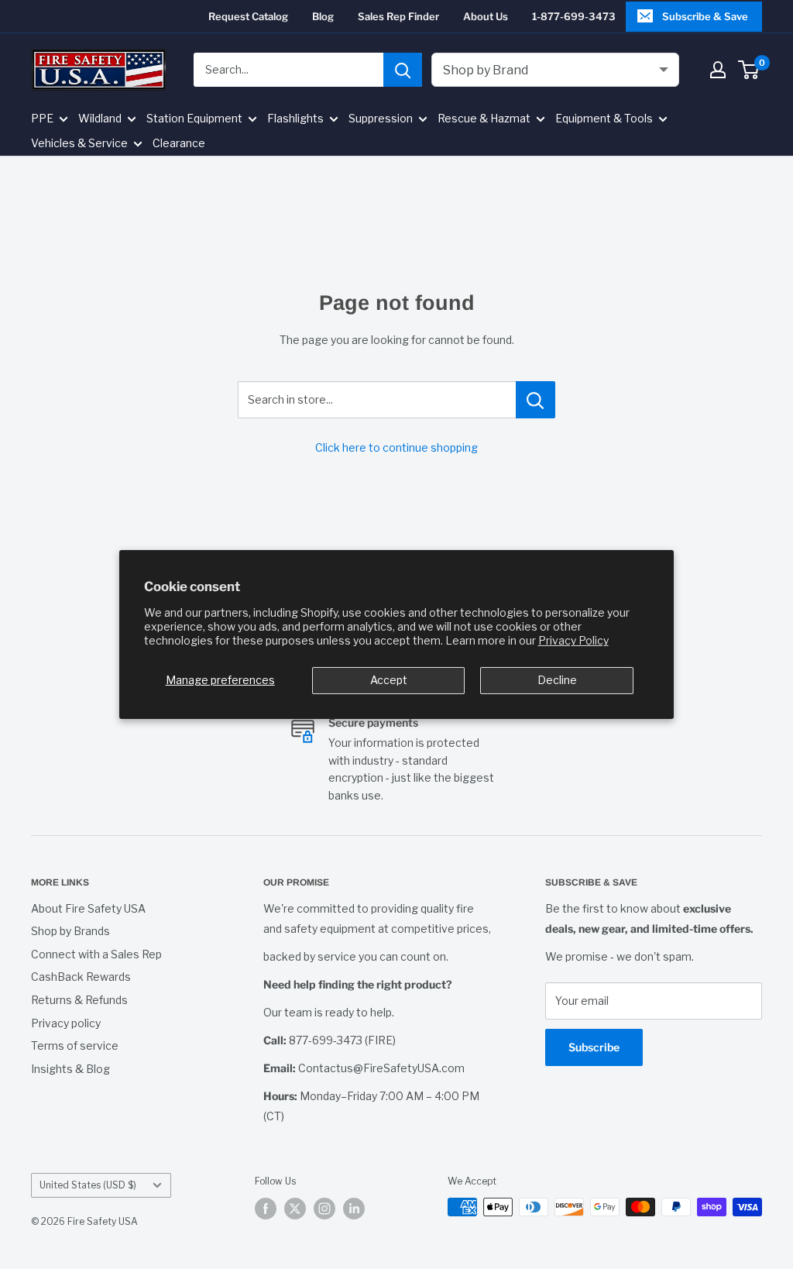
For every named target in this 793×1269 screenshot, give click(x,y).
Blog (323, 16)
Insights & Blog (70, 1068)
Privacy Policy (573, 640)
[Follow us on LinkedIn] (354, 1208)
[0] (749, 69)
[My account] (718, 69)
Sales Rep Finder (398, 16)
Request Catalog (248, 16)
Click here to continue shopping (396, 447)
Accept (388, 679)
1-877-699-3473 (574, 16)
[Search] (402, 70)
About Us (485, 16)
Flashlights (295, 118)
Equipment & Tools (604, 118)
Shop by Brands (70, 930)
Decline (557, 679)
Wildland (100, 118)
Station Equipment (194, 118)
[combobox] (288, 70)
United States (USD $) (87, 1185)
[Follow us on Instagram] (324, 1208)
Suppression (380, 118)
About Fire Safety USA (88, 908)
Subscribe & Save (705, 16)
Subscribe (594, 1047)
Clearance (179, 143)
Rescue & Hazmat (484, 118)
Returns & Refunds (79, 999)
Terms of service (74, 1045)
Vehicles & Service (79, 143)
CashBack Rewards (81, 976)
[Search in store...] (535, 399)
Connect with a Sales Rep (96, 954)
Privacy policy (66, 1023)
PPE (42, 118)
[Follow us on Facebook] (265, 1208)
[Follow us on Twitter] (295, 1208)
